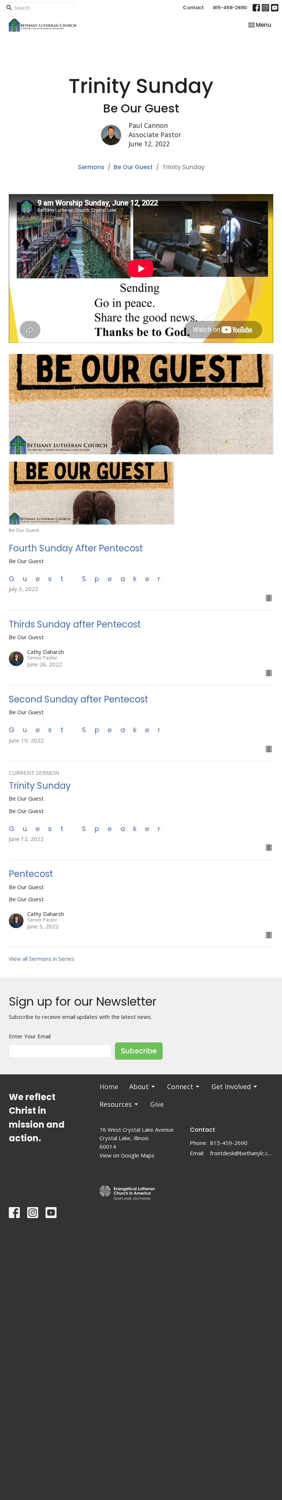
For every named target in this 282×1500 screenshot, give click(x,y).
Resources (116, 1104)
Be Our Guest (133, 167)
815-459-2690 (230, 7)
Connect (180, 1086)
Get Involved (231, 1086)
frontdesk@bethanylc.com (241, 1153)
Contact (193, 7)
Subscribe (139, 1051)
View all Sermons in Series (41, 958)
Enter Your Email (30, 1036)
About (139, 1086)
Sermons (91, 167)
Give (157, 1104)
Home (109, 1086)
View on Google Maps (127, 1155)
